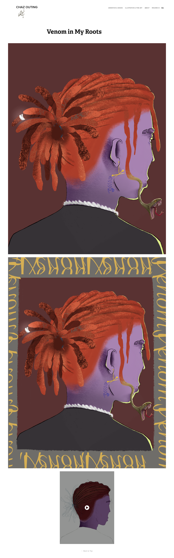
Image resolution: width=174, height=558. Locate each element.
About (147, 8)
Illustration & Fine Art (133, 8)
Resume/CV (156, 8)
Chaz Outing (27, 7)
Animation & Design (115, 8)
